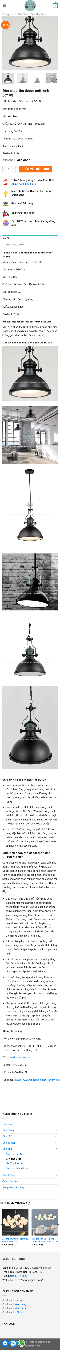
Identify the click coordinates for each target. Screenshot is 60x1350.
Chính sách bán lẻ (12, 1300)
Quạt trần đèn (10, 1181)
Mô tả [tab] (5, 238)
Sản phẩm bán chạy (13, 1187)
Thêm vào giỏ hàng (35, 169)
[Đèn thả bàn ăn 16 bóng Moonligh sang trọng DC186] (45, 1222)
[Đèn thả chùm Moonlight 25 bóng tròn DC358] (15, 1222)
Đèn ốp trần (9, 1142)
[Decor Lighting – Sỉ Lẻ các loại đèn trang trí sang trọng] (30, 5)
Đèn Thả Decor (38, 14)
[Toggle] (56, 1130)
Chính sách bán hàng (23, 184)
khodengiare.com (22, 1057)
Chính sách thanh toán (14, 1308)
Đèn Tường (8, 1175)
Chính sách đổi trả (12, 1312)
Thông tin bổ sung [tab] (13, 245)
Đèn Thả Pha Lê (13, 1163)
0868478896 (19, 1275)
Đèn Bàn (7, 1124)
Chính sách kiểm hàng (14, 1304)
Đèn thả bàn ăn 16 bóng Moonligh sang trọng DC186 (45, 1240)
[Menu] (4, 5)
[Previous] (7, 43)
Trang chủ (7, 14)
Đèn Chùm (8, 1130)
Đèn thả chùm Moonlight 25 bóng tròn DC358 (15, 1240)
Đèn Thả (22, 14)
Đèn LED (7, 1136)
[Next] (52, 43)
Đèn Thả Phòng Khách (17, 1168)
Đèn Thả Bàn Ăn (14, 1154)
